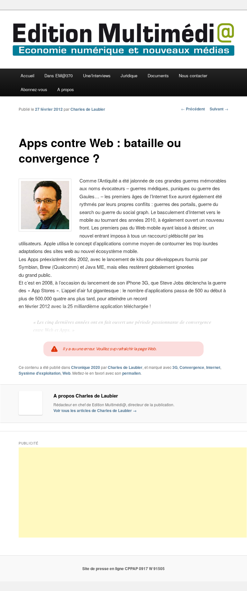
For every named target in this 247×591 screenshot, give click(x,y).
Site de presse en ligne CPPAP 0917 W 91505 (123, 568)
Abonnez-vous (34, 89)
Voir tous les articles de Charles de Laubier (95, 410)
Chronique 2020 (85, 367)
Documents (158, 75)
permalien (131, 373)
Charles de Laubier (87, 109)
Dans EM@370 (58, 75)
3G (175, 367)
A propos (65, 89)
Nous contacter (193, 75)
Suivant (219, 109)
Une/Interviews (97, 75)
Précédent (193, 109)
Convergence (191, 367)
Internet (213, 367)
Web (66, 373)
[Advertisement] (133, 492)
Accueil (27, 75)
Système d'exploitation (39, 373)
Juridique (129, 75)
